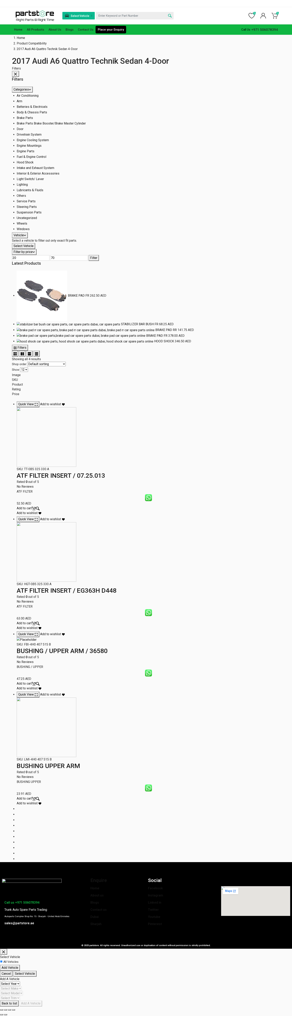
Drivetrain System (29, 134)
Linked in (154, 902)
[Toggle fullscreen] (9, 1009)
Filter (93, 258)
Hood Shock (25, 162)
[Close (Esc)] (1, 1009)
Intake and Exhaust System (35, 168)
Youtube (154, 917)
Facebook (155, 888)
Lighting (22, 184)
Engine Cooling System (33, 140)
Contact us (98, 910)
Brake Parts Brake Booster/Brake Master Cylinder (51, 123)
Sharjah (96, 924)
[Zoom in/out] (13, 1009)
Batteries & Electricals (32, 107)
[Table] (36, 354)
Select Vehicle (24, 246)
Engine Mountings (29, 146)
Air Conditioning (28, 95)
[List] (29, 354)
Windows (23, 229)
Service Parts (26, 201)
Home (18, 29)
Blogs (69, 29)
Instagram (155, 895)
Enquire (98, 880)
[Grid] (15, 354)
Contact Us (85, 29)
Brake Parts (25, 118)
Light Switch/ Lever (30, 179)
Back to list (9, 1003)
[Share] (5, 1009)
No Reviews (25, 486)
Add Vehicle (10, 968)
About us (97, 895)
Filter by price (23, 252)
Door (20, 129)
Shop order (19, 364)
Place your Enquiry (111, 29)
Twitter (153, 910)
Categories (21, 89)
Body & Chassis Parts (32, 112)
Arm (19, 101)
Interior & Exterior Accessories (38, 173)
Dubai (94, 917)
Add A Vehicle (31, 1003)
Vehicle (19, 235)
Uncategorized (27, 218)
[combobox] (135, 15)
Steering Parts (27, 207)
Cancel (6, 973)
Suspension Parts (29, 212)
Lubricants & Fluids (30, 190)
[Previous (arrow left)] (1, 1014)
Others (21, 196)
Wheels (22, 223)
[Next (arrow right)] (5, 1014)
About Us (54, 29)
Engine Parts (25, 151)
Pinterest (155, 924)
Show (15, 369)
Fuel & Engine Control (31, 157)
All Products (35, 29)
